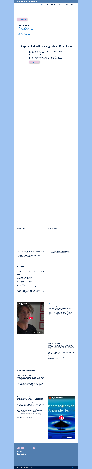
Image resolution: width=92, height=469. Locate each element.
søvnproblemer (26, 284)
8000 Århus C (20, 451)
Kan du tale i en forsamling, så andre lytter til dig (27, 209)
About (66, 4)
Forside (42, 4)
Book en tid (22, 19)
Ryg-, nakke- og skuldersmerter (25, 27)
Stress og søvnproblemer (24, 32)
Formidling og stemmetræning (25, 30)
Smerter (20, 113)
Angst (19, 162)
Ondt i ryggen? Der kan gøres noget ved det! (26, 112)
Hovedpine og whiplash (23, 28)
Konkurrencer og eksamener (25, 34)
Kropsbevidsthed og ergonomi (25, 29)
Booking (47, 4)
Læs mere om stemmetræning (55, 254)
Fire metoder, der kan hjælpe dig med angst (26, 160)
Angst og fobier (21, 33)
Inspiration (53, 4)
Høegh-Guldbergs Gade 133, (23, 450)
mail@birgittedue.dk (21, 454)
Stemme (20, 210)
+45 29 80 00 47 (20, 453)
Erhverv (59, 4)
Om (63, 4)
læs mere (20, 117)
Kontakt (71, 4)
